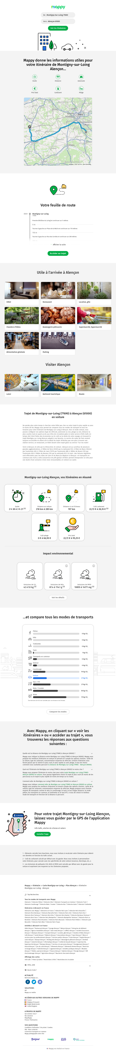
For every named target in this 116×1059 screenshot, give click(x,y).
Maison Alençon (65, 928)
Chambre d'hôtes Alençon (81, 933)
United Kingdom (32, 1006)
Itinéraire (28, 902)
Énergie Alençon (79, 951)
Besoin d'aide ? (32, 970)
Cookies (50, 1027)
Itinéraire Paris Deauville (77, 911)
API (26, 990)
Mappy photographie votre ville (34, 1033)
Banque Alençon (40, 940)
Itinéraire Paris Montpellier (47, 917)
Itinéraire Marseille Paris (49, 913)
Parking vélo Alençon (53, 940)
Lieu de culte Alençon (42, 946)
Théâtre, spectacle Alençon (39, 951)
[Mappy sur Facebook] (27, 982)
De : (55, 15)
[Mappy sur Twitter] (34, 982)
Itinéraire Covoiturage (31, 904)
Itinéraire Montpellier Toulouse (67, 917)
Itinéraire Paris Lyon (61, 911)
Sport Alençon (76, 935)
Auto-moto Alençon (57, 930)
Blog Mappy (28, 1018)
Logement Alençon (55, 949)
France (29, 1000)
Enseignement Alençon (81, 944)
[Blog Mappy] (40, 982)
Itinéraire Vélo (48, 902)
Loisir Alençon (29, 940)
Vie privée (43, 1027)
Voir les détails (58, 597)
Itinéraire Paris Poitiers (73, 920)
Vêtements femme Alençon (73, 946)
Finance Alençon (55, 951)
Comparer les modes (58, 712)
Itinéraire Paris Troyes (53, 922)
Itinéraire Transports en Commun (65, 902)
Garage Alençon (54, 928)
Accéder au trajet (58, 253)
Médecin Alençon (50, 935)
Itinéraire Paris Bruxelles (39, 920)
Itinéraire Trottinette (84, 904)
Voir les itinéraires (58, 28)
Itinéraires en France (47, 911)
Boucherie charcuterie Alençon (65, 953)
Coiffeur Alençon (69, 930)
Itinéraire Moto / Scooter (48, 904)
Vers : (51, 21)
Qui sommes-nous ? (31, 1014)
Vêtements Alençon (57, 946)
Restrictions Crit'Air (50, 959)
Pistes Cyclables (37, 959)
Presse (27, 1020)
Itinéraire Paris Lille (65, 913)
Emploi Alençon (84, 937)
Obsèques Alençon (37, 933)
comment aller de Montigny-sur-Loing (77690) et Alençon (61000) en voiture (65, 784)
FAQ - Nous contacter (31, 1029)
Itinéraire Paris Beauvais (56, 920)
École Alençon (73, 937)
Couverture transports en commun (35, 1031)
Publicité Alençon (42, 949)
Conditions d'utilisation (32, 1027)
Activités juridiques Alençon (71, 949)
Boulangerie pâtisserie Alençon (71, 940)
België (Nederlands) (33, 1004)
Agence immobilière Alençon (40, 930)
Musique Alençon (45, 944)
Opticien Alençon (67, 951)
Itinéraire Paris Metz (38, 922)
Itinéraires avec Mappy (32, 911)
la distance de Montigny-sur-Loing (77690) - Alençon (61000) (70, 765)
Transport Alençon (50, 933)
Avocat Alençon (29, 946)
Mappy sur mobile (30, 992)
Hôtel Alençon (29, 928)
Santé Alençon (39, 935)
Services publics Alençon (60, 937)
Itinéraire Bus (61, 904)
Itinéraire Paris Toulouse (32, 915)
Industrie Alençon (36, 942)
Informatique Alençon (51, 942)
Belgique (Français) (33, 1002)
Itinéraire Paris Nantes (63, 915)
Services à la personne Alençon (62, 944)
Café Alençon (29, 935)
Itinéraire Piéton (37, 902)
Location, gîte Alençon (64, 933)
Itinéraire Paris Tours (31, 917)
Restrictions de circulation (66, 959)
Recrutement (29, 1016)
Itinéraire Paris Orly (79, 913)
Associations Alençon (64, 935)
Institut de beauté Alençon (67, 942)
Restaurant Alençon (41, 928)
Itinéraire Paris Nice (48, 915)
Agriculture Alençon (48, 953)
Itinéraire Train (81, 902)
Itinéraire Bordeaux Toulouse (80, 915)
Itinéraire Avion (72, 904)
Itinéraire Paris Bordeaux (32, 913)
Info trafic (28, 959)
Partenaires (33, 1020)
